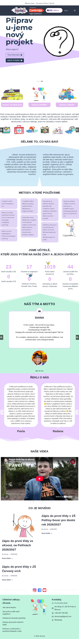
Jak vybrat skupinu (9, 607)
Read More (7, 558)
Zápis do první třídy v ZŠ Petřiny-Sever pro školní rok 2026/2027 (59, 520)
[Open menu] (75, 10)
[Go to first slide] (77, 129)
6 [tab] (46, 502)
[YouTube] (44, 590)
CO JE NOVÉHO (39, 508)
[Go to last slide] (2, 412)
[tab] (36, 370)
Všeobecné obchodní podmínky (14, 618)
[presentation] (19, 525)
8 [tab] (52, 502)
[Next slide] (77, 412)
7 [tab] (49, 502)
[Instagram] (34, 590)
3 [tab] (36, 502)
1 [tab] (30, 502)
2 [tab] (33, 502)
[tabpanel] (39, 478)
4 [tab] (40, 502)
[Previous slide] (1, 129)
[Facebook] (39, 590)
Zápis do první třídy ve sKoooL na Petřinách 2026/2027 (17, 545)
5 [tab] (43, 502)
